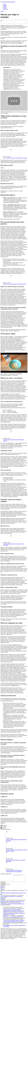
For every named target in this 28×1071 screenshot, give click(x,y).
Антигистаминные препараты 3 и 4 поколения (11, 896)
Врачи (4, 7)
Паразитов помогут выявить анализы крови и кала (12, 901)
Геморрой (3, 898)
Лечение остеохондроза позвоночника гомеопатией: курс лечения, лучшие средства (13, 910)
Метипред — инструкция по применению (13, 916)
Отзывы (5, 6)
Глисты (2, 889)
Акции (4, 5)
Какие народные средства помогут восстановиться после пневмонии (14, 871)
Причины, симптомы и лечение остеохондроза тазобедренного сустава (14, 914)
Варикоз (2, 886)
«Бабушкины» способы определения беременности (12, 903)
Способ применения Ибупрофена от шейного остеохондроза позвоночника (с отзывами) (13, 921)
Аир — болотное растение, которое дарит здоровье (15, 157)
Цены (4, 4)
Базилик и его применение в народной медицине (14, 284)
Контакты (5, 8)
